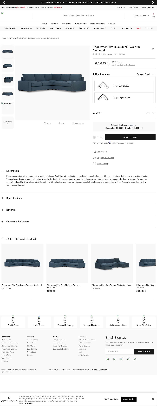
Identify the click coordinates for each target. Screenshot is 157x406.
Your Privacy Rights (111, 399)
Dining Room (26, 28)
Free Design (66, 24)
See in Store (102, 152)
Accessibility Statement (81, 369)
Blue (148, 113)
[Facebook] (114, 359)
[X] (121, 359)
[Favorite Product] (152, 48)
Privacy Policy (28, 403)
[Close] (153, 399)
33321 (132, 125)
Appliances (127, 28)
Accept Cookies (128, 399)
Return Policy (102, 163)
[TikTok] (135, 359)
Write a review (107, 54)
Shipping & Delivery (105, 158)
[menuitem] (9, 28)
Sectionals (22, 38)
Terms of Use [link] (65, 369)
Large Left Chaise (121, 86)
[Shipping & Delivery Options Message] (141, 128)
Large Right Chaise (121, 98)
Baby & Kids (84, 28)
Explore (149, 28)
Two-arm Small (143, 74)
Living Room (9, 28)
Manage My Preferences (100, 370)
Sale (139, 28)
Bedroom (41, 28)
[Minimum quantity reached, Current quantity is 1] (94, 137)
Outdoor (69, 28)
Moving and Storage (97, 24)
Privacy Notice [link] (53, 369)
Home (4, 38)
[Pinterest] (128, 359)
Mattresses (55, 28)
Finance (44, 24)
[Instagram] (108, 359)
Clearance (111, 24)
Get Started (20, 7)
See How (132, 65)
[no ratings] (96, 54)
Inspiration (54, 24)
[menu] (78, 28)
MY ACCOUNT (143, 15)
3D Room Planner (80, 24)
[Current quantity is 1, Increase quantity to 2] (101, 137)
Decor (114, 28)
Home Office (100, 28)
